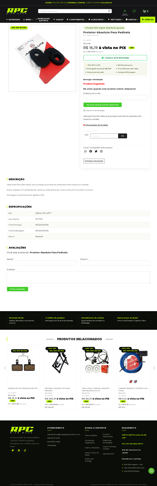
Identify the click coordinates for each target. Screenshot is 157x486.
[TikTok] (25, 450)
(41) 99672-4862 (53, 442)
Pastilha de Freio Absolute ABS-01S (23, 388)
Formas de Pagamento (90, 441)
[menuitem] (13, 20)
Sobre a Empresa (92, 448)
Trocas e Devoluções (108, 435)
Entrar (125, 11)
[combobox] (73, 11)
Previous (4, 370)
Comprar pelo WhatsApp (117, 58)
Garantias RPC (108, 454)
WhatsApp (51, 445)
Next (153, 370)
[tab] (78, 179)
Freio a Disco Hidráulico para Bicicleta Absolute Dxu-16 (96, 389)
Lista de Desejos (134, 11)
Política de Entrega (89, 460)
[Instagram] (18, 450)
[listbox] (133, 381)
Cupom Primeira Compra (109, 448)
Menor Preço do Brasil (92, 454)
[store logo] (17, 11)
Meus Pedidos (91, 435)
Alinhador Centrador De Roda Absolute (57, 389)
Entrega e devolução (93, 80)
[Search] (109, 11)
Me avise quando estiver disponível (103, 105)
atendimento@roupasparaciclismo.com (63, 434)
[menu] (80, 20)
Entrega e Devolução (94, 161)
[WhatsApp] (12, 450)
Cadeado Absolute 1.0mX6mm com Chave (133, 389)
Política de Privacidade (107, 441)
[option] (131, 381)
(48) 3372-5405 (53, 438)
